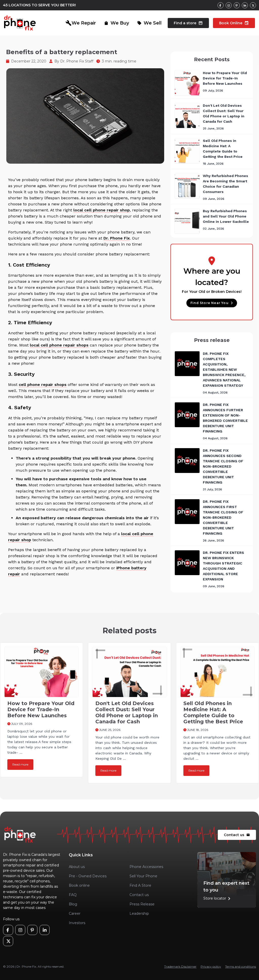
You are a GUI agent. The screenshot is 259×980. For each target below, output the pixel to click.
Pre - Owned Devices (87, 876)
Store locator (217, 899)
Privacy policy (211, 966)
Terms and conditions (240, 966)
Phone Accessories (146, 866)
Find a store (188, 23)
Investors (77, 923)
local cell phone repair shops (59, 345)
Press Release (142, 904)
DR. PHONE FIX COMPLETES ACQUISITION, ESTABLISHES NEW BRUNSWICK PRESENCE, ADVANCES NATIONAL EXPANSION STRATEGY (224, 369)
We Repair (81, 23)
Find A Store (140, 885)
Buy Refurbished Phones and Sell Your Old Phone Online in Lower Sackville (226, 216)
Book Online (234, 23)
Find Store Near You (209, 303)
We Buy (116, 23)
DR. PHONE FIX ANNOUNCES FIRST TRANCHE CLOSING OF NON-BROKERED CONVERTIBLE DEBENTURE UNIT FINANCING (223, 517)
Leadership (139, 913)
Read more (20, 764)
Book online (79, 885)
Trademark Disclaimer (180, 966)
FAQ (73, 894)
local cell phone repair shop (101, 210)
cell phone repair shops (43, 384)
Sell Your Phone (143, 876)
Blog (73, 904)
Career (74, 913)
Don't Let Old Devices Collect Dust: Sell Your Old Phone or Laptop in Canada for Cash (126, 712)
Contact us (237, 835)
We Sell (149, 23)
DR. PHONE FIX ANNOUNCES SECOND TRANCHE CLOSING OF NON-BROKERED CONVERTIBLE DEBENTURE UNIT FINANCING (223, 466)
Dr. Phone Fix (116, 238)
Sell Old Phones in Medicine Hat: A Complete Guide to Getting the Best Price (213, 712)
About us (77, 866)
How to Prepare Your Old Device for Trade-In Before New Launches (225, 78)
